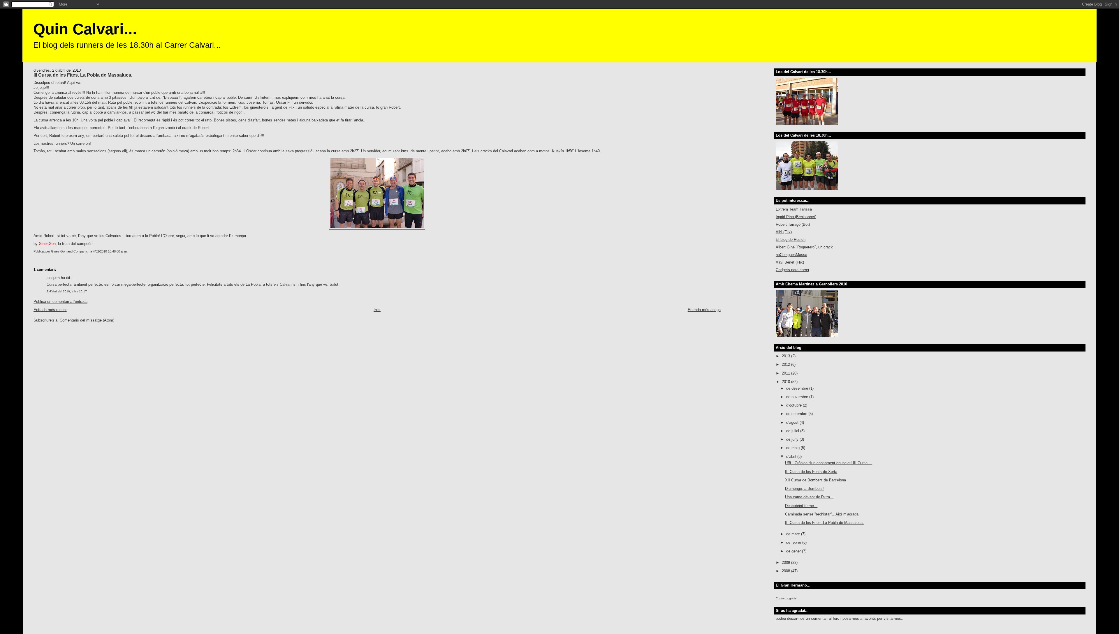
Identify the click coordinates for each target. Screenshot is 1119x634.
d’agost (793, 422)
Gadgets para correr (792, 270)
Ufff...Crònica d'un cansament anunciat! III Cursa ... (828, 463)
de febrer (794, 542)
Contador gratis (786, 598)
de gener (794, 551)
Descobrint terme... (801, 506)
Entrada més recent (50, 310)
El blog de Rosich (790, 239)
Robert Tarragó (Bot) (793, 224)
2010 (786, 381)
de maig (793, 448)
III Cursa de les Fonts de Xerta (811, 471)
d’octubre (794, 405)
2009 (786, 562)
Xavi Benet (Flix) (790, 262)
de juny (793, 439)
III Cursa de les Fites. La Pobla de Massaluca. (824, 522)
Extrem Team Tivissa (794, 209)
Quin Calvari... (85, 29)
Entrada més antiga (704, 310)
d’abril (791, 456)
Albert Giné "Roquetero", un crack (804, 247)
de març (793, 534)
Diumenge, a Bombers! (804, 488)
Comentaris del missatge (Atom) (87, 320)
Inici (377, 310)
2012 (786, 364)
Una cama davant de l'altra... (809, 497)
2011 (786, 373)
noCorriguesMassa (791, 254)
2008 (786, 571)
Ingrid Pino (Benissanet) (796, 217)
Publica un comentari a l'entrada (60, 301)
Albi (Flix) (784, 232)
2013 (786, 356)
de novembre (797, 397)
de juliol (793, 431)
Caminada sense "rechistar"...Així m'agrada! (822, 514)
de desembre (797, 388)
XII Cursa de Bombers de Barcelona (815, 480)
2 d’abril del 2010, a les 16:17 (67, 291)
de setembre (797, 414)
